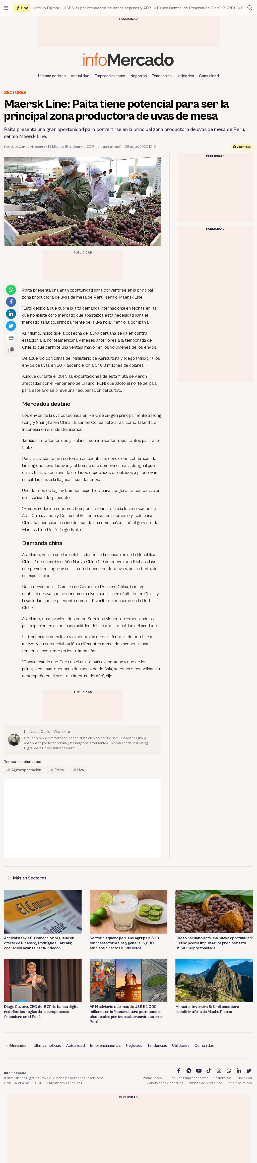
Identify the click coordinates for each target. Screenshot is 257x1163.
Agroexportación (26, 770)
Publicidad (244, 1078)
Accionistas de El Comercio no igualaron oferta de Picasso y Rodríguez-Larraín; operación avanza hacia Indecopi (39, 943)
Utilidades (185, 76)
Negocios (138, 76)
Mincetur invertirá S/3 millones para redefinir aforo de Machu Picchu (207, 1009)
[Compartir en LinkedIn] (11, 314)
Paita (59, 770)
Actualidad (80, 76)
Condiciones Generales (165, 1083)
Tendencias (162, 76)
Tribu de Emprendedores (189, 1078)
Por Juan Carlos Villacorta (24, 147)
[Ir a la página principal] (128, 59)
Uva (80, 770)
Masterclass (222, 1078)
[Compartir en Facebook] (11, 302)
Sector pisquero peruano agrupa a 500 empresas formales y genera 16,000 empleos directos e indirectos (124, 943)
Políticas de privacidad (204, 1083)
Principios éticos (239, 1083)
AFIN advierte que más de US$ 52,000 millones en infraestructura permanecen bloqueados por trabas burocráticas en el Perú (126, 1014)
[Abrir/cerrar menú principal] (6, 8)
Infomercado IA (154, 1078)
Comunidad (209, 76)
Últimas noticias (52, 76)
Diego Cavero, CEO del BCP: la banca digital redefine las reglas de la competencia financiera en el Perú (41, 1011)
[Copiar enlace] (11, 350)
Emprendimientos (109, 76)
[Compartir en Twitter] (11, 326)
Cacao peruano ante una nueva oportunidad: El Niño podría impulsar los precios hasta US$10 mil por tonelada (214, 943)
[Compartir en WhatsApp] (11, 290)
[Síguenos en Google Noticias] (11, 338)
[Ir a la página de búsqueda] (250, 8)
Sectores (15, 92)
